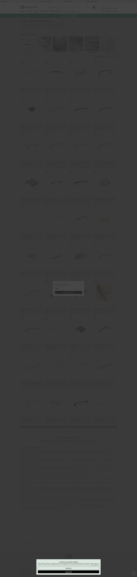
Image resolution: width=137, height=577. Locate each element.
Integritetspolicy (95, 564)
